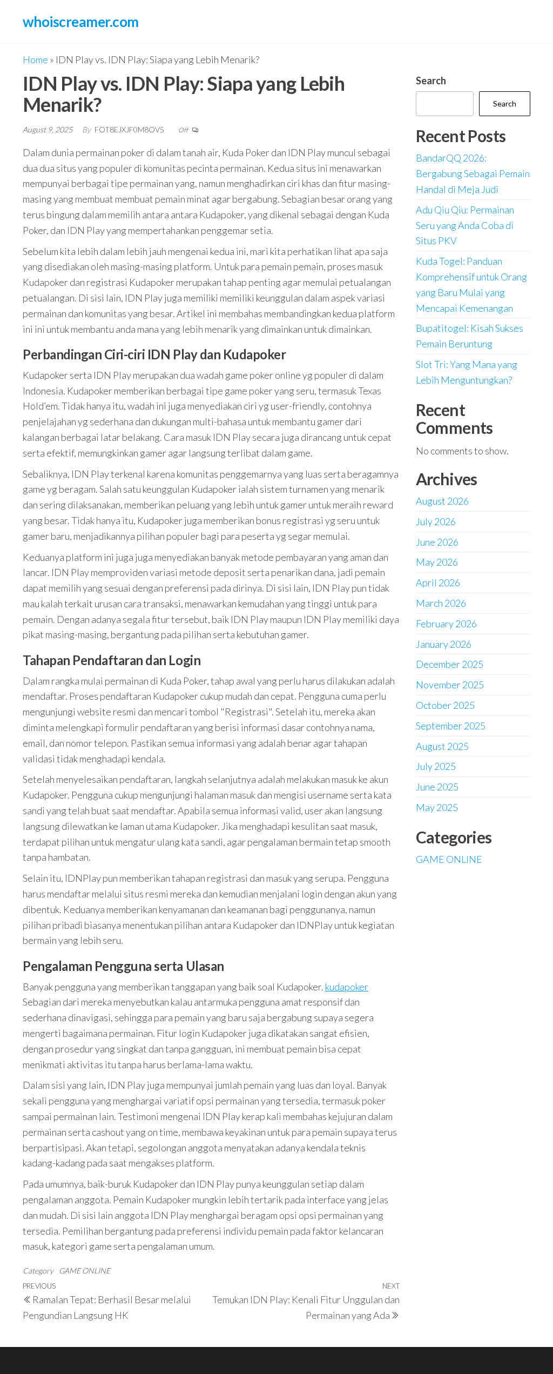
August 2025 (442, 746)
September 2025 (450, 726)
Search (431, 80)
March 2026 (441, 603)
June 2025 (437, 787)
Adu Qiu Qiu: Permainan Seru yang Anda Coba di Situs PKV (465, 225)
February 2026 (446, 623)
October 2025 (445, 705)
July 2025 (436, 766)
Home (35, 59)
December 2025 (449, 664)
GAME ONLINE (84, 1270)
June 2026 (437, 542)
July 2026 (436, 521)
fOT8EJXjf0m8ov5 (130, 129)
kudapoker (346, 987)
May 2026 (437, 562)
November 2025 (450, 685)
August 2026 (442, 501)
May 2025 (437, 807)
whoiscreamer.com (81, 21)
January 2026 (443, 644)
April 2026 (438, 582)
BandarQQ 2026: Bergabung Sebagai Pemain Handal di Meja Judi (473, 173)
